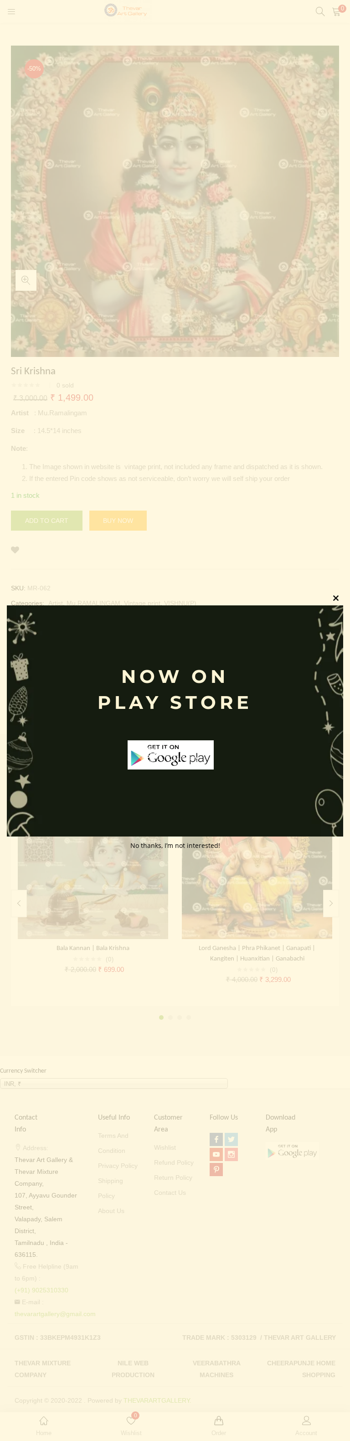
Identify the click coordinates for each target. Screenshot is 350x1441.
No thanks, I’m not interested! (175, 845)
